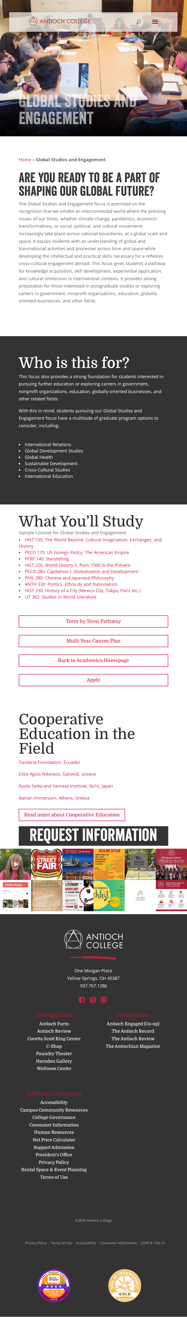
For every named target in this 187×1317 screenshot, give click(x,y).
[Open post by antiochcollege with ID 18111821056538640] (140, 895)
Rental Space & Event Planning (54, 1169)
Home (25, 159)
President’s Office (54, 1154)
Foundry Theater (54, 1053)
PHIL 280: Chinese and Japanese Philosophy (69, 578)
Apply (93, 680)
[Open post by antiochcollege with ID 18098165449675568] (46, 864)
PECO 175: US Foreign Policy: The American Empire (77, 552)
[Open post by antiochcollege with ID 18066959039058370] (109, 864)
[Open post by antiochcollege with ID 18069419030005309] (78, 864)
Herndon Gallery (54, 1061)
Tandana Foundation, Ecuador (49, 762)
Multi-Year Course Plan (93, 641)
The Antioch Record (133, 1031)
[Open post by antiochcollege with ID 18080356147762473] (171, 895)
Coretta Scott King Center (54, 1038)
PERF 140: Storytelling (47, 559)
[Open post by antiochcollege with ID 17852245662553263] (171, 864)
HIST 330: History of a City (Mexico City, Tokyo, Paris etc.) (82, 590)
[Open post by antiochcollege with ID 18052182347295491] (140, 864)
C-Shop (54, 1046)
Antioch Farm (54, 1023)
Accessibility (54, 1102)
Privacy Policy (54, 1162)
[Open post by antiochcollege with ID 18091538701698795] (15, 895)
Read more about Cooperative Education (72, 815)
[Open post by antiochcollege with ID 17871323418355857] (46, 895)
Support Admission (54, 1147)
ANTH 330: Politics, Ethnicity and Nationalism (71, 584)
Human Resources (54, 1132)
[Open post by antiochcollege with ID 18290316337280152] (78, 895)
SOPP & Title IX (153, 1243)
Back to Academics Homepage (93, 660)
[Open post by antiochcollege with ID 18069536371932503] (15, 864)
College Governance (53, 1117)
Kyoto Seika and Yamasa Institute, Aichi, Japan (66, 786)
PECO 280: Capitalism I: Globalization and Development (81, 571)
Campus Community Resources (54, 1110)
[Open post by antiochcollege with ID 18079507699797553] (109, 895)
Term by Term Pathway (93, 621)
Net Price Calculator (54, 1139)
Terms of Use (54, 1177)
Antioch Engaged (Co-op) (133, 1023)
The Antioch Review (133, 1038)
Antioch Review (54, 1031)
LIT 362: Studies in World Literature (60, 597)
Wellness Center (54, 1068)
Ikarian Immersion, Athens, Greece (54, 798)
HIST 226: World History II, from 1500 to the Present (77, 565)
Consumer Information (54, 1125)
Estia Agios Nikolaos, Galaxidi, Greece (57, 774)
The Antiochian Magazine (133, 1046)
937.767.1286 (93, 986)
